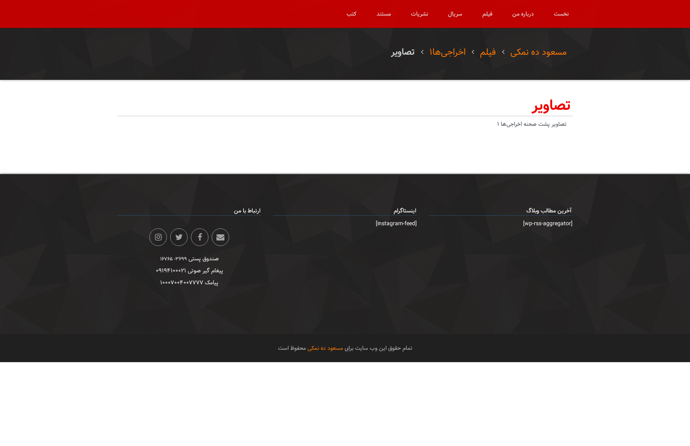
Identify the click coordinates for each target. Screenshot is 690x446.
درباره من (523, 14)
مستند (384, 14)
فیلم (487, 14)
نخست (561, 14)
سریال (455, 14)
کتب (352, 14)
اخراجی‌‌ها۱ (447, 52)
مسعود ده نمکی (538, 52)
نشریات (419, 14)
